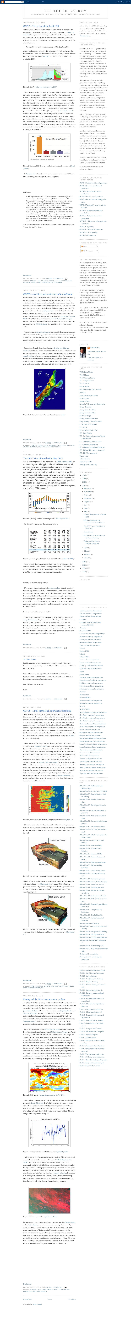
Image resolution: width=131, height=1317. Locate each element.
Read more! (27, 275)
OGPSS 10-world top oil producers (91, 196)
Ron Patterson (84, 383)
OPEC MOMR (68, 558)
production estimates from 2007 (46, 87)
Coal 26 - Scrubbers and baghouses (92, 973)
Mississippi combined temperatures (92, 689)
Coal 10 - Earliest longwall (89, 1034)
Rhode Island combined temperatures (92, 741)
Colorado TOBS (85, 631)
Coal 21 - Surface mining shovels (91, 990)
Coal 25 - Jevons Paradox (88, 976)
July (86, 505)
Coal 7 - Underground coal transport (92, 1046)
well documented (64, 775)
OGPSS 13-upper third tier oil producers (93, 183)
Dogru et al (68, 819)
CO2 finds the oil (41, 324)
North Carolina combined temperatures (93, 724)
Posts (85, 246)
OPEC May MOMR (62, 518)
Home (50, 1299)
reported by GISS (62, 1152)
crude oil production (58, 281)
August (87, 501)
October (87, 495)
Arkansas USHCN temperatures (90, 616)
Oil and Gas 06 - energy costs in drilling (93, 931)
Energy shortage (85, 415)
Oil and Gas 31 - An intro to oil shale (92, 826)
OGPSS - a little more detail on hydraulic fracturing (47, 710)
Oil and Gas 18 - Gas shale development (93, 882)
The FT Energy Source (87, 378)
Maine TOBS (84, 674)
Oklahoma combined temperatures (91, 732)
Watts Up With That (30, 1013)
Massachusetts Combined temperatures (93, 680)
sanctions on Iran (54, 588)
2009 (84, 568)
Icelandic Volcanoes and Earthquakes (92, 404)
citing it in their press (30, 620)
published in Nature (30, 1011)
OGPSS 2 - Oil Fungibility (89, 232)
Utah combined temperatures (89, 756)
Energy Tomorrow (86, 407)
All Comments (88, 251)
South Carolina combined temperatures (93, 744)
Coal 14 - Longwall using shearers (91, 1020)
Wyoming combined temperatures (91, 773)
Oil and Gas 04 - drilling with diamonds (93, 937)
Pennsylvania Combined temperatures (93, 738)
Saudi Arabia (36, 282)
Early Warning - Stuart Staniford (91, 421)
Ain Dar (33, 445)
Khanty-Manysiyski (50, 1289)
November (88, 491)
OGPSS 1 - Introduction (88, 235)
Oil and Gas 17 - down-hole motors (92, 884)
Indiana (82, 654)
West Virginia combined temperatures (93, 767)
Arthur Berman (85, 459)
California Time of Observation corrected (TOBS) (90, 623)
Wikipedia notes (29, 1021)
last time (71, 735)
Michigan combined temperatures (91, 683)
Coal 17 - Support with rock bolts (91, 1009)
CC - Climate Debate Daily (89, 444)
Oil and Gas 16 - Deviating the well (92, 887)
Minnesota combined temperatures (91, 686)
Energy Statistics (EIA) (87, 413)
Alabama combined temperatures (91, 611)
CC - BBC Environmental (88, 453)
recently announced (43, 332)
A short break (29, 659)
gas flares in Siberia (51, 1217)
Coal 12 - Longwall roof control (91, 1028)
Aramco (33, 281)
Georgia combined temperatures (91, 642)
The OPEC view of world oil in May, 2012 (43, 458)
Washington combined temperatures (92, 764)
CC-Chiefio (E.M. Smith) (88, 424)
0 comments (58, 443)
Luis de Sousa (84, 398)
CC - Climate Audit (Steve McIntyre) (92, 447)
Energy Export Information (89, 418)
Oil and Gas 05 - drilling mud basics (92, 934)
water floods (55, 447)
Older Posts (72, 1299)
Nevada (82, 706)
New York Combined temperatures (91, 721)
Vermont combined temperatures (91, 758)
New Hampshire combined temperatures (93, 712)
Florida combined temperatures (90, 639)
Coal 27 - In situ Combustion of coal (92, 970)
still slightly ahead (66, 111)
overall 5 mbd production (48, 762)
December (88, 488)
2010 (84, 565)
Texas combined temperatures (90, 753)
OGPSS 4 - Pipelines (87, 226)
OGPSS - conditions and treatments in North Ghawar (48, 294)
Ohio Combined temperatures (90, 729)
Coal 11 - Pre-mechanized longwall (92, 1031)
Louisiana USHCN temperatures (91, 668)
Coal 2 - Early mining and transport (92, 1063)
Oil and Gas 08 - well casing (89, 923)
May (86, 511)
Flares (33, 1289)
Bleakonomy (84, 456)
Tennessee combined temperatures (91, 750)
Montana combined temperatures (91, 700)
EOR (70, 281)
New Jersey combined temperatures (92, 715)
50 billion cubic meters (52, 1029)
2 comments (58, 647)
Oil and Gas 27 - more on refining (91, 845)
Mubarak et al (45, 884)
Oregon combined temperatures (90, 735)
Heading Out (95, 347)
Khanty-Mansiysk (37, 1103)
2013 (84, 482)
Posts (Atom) (37, 1304)
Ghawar (26, 282)
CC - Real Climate (86, 433)
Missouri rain (84, 694)
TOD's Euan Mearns (86, 372)
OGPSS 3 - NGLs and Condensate (91, 229)
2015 (84, 475)
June (86, 508)
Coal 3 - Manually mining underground (93, 1060)
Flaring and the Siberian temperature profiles (44, 999)
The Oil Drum (84, 375)
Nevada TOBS (84, 709)
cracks (47, 986)
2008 (84, 572)
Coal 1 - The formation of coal (90, 1066)
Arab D (33, 986)
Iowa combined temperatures (89, 660)
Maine (82, 671)
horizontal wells (66, 986)
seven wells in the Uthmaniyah (61, 319)
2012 (84, 485)
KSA (42, 988)
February (87, 554)
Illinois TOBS (84, 651)
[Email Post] (66, 278)
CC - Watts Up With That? (89, 430)
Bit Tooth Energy (65, 11)
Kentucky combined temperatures (91, 665)
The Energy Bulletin (87, 380)
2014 (84, 479)
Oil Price (83, 392)
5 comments (58, 278)
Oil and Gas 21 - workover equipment (92, 870)
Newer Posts (27, 1299)
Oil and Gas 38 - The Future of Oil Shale (93, 791)
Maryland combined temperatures (91, 677)
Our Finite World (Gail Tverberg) (91, 389)
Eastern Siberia (70, 1222)
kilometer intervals (41, 746)
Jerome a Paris (84, 401)
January (87, 557)
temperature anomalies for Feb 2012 (52, 1095)
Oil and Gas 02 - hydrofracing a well (92, 945)
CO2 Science (42, 281)
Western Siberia (40, 1291)
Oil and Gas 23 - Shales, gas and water (93, 862)
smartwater (47, 282)
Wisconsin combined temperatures (91, 770)
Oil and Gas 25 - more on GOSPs (91, 854)
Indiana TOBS (84, 657)
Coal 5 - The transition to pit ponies (92, 1054)
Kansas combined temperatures (90, 663)
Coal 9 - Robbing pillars (88, 1037)
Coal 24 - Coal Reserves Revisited (91, 979)
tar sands (58, 282)
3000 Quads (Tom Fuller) (88, 464)
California (83, 619)
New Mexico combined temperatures (92, 718)
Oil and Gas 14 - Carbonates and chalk (93, 896)
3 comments (58, 1287)
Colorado (83, 628)
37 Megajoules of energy (59, 1032)
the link (46, 56)
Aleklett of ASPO (85, 462)
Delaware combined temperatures (91, 636)
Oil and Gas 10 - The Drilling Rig (91, 915)
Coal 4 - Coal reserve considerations (92, 1057)
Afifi (62, 415)
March (86, 551)
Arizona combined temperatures (91, 613)
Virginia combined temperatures (91, 761)
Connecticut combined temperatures (92, 633)
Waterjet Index (85, 36)
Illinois (82, 648)
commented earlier (60, 1173)
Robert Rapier (84, 386)
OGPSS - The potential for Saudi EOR (41, 25)
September (88, 498)
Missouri (83, 692)
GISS (39, 1289)
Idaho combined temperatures (90, 645)
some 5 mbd (27, 356)
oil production (62, 445)
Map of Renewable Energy (89, 395)
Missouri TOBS (85, 697)
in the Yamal (32, 1225)
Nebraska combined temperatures (91, 703)
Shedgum (33, 447)
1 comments (58, 699)
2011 (84, 562)
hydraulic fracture (31, 988)
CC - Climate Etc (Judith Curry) (90, 441)
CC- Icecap (83, 427)
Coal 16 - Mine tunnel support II (91, 1012)
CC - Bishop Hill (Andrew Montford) (92, 450)
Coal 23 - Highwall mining (89, 982)
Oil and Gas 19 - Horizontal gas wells (92, 879)
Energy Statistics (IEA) (87, 410)
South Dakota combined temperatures (93, 747)
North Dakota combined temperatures (92, 726)
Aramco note (30, 174)
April (86, 548)
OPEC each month (64, 462)
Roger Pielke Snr (66, 1011)
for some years (48, 311)
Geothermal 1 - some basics (89, 954)
